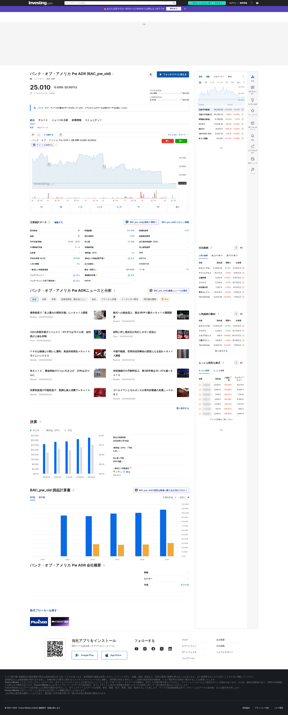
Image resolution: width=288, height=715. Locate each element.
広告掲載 (220, 646)
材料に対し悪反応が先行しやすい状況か (134, 331)
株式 (230, 76)
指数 (208, 76)
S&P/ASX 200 (205, 133)
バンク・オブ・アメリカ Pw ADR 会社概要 (65, 565)
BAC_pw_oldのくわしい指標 (175, 222)
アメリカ (185, 584)
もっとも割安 (204, 370)
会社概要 (220, 639)
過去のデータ (42, 127)
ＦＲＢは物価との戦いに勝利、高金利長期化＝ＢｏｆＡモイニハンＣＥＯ (60, 353)
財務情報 (76, 120)
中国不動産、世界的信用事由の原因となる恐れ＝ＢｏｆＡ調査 (143, 353)
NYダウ (202, 124)
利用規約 (246, 708)
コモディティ (218, 76)
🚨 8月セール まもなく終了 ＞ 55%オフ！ (207, 3)
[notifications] (252, 2)
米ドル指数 (203, 138)
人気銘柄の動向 (207, 313)
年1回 (32, 497)
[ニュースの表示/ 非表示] (60, 134)
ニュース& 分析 (60, 120)
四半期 (42, 497)
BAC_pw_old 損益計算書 (50, 490)
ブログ (185, 639)
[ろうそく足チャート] (33, 134)
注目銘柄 (203, 247)
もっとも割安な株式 (209, 362)
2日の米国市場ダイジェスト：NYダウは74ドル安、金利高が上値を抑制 (60, 334)
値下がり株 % (232, 255)
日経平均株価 (204, 109)
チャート (43, 120)
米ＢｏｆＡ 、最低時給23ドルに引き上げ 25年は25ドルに (60, 372)
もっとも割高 (218, 370)
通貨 (200, 76)
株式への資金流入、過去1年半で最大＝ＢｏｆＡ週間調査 (142, 314)
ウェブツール (188, 658)
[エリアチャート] (38, 134)
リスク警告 (278, 708)
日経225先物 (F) (205, 114)
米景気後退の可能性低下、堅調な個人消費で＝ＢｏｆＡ (60, 390)
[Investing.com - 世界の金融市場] (40, 3)
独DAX (202, 129)
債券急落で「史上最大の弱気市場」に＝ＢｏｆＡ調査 (59, 312)
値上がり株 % (217, 255)
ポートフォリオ (189, 652)
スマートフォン (189, 646)
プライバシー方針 (262, 708)
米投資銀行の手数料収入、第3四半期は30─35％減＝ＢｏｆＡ (143, 372)
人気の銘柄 (203, 255)
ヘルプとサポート (224, 652)
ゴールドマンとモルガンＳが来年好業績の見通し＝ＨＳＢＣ (143, 392)
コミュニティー (93, 120)
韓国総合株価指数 (206, 119)
